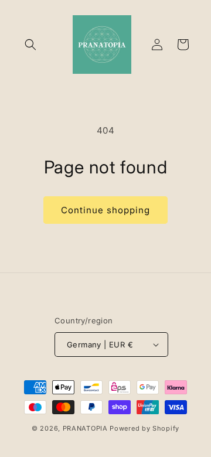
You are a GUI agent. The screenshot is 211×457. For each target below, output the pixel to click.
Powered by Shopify (144, 428)
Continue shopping (105, 210)
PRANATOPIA (85, 428)
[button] (30, 44)
